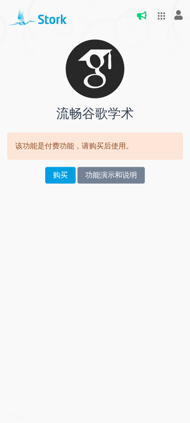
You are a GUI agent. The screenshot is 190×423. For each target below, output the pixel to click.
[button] (158, 16)
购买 (60, 175)
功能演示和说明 (111, 175)
